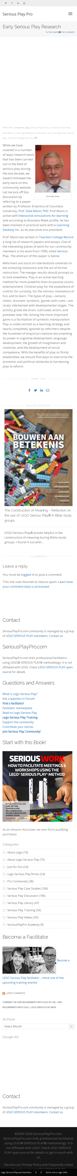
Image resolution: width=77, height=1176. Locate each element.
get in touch (57, 1152)
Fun (49, 133)
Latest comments (15, 993)
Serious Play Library (40, 127)
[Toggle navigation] (70, 14)
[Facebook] (12, 3)
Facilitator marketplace (17, 708)
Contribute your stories (18, 727)
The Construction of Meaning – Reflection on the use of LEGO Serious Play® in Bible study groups (38, 515)
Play (64, 133)
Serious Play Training (21, 910)
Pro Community (17, 881)
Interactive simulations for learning (43, 216)
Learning (56, 133)
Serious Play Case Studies (24, 888)
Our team (53, 32)
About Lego (14, 852)
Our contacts (67, 32)
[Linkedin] (18, 3)
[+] (38, 457)
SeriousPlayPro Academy (23, 925)
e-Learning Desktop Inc (25, 133)
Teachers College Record (20, 138)
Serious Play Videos (20, 917)
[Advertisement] (38, 77)
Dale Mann (8, 133)
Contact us (56, 636)
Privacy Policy (31, 1164)
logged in (27, 574)
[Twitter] (6, 3)
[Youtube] (24, 3)
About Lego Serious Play (23, 860)
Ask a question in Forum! (19, 699)
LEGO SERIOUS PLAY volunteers (27, 636)
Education (42, 133)
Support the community (18, 722)
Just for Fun (15, 867)
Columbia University (60, 127)
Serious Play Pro (18, 14)
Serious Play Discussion (22, 896)
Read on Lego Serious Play (20, 713)
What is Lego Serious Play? (20, 694)
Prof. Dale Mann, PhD (33, 211)
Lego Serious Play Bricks (23, 874)
